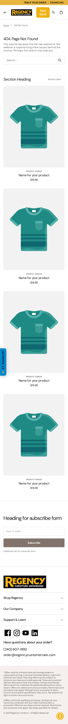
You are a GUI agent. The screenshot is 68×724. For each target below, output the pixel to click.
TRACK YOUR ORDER (35, 2)
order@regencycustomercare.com (29, 655)
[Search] (59, 60)
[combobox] (29, 60)
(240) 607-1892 (15, 649)
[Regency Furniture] (21, 12)
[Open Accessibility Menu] (60, 716)
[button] (7, 12)
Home (6, 25)
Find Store (43, 12)
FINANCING (56, 2)
